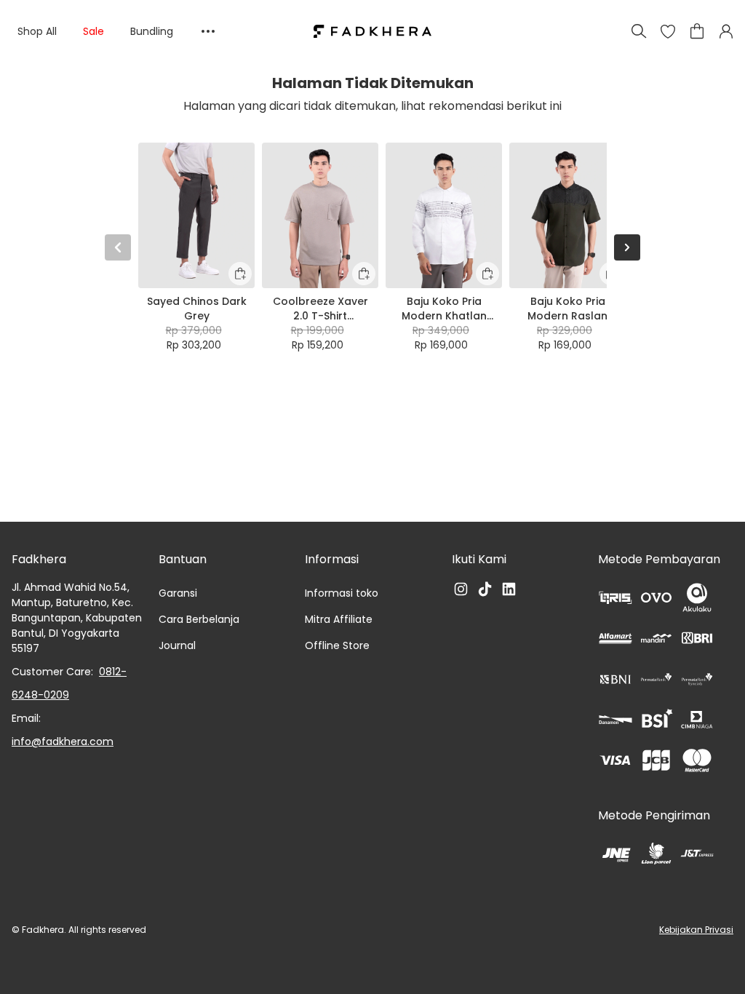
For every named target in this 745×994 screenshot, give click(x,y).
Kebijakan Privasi (696, 929)
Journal (177, 645)
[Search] (639, 31)
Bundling (151, 31)
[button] (668, 31)
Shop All (37, 31)
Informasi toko (341, 593)
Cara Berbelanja (199, 619)
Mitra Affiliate (338, 619)
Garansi (178, 593)
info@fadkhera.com (62, 741)
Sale (93, 31)
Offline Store (337, 645)
